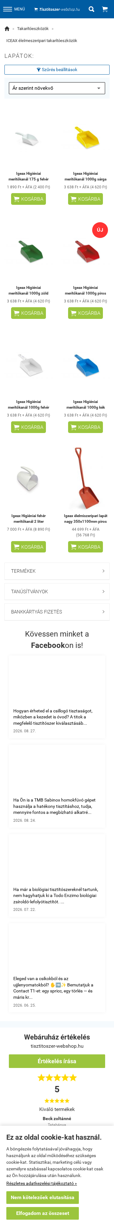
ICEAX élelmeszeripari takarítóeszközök (41, 40)
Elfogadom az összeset (42, 1213)
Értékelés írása (57, 1061)
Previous (20, 1115)
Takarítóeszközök (33, 28)
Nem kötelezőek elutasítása (42, 1197)
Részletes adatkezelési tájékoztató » (41, 1183)
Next (94, 1115)
